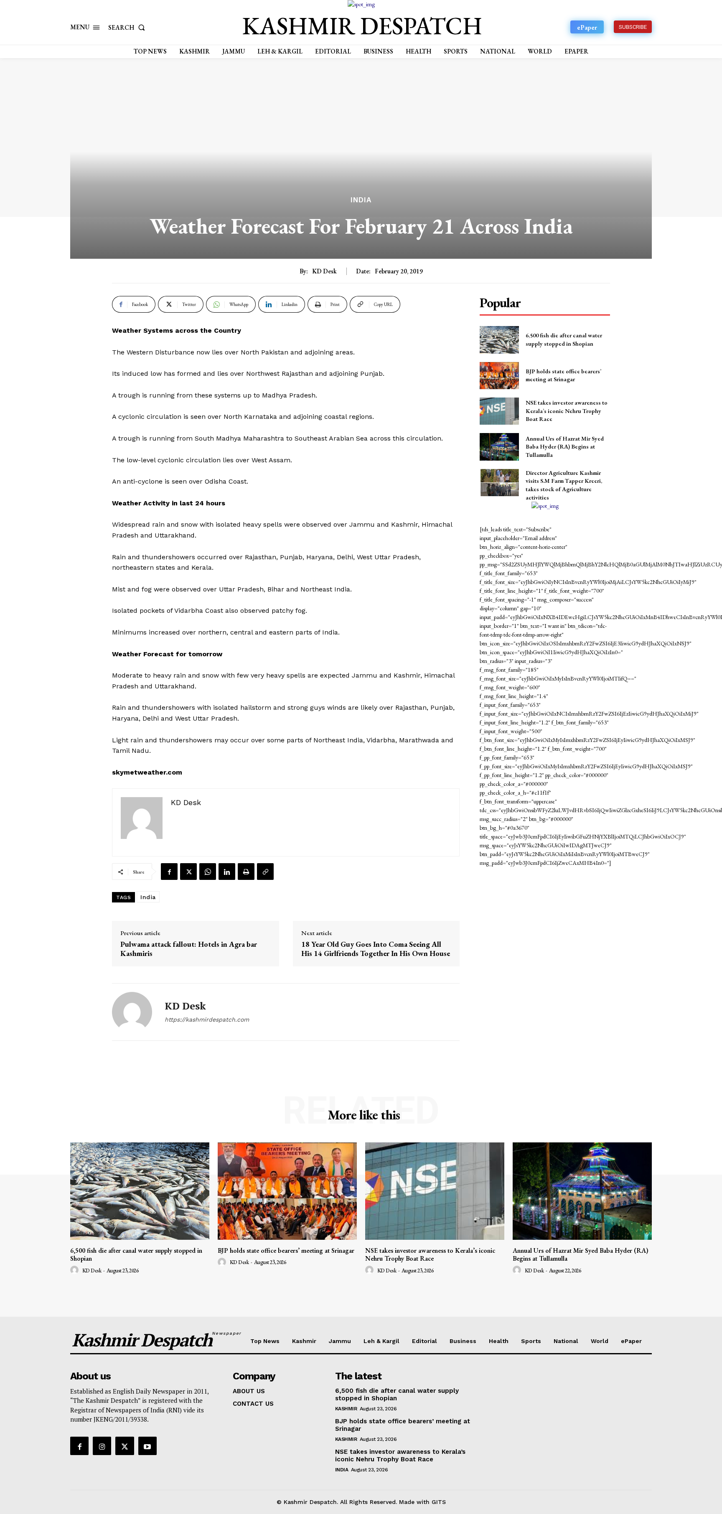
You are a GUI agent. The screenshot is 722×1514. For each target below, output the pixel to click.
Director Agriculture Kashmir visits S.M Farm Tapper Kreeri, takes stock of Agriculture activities (564, 485)
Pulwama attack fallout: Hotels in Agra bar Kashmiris (188, 949)
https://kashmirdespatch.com (207, 1019)
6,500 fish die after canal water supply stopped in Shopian (136, 1254)
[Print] (246, 871)
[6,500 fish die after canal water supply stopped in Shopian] (499, 339)
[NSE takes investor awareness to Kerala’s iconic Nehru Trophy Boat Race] (499, 411)
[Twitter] (188, 871)
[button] (128, 27)
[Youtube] (147, 1446)
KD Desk (324, 271)
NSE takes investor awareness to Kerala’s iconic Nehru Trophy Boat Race (567, 411)
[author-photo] (75, 1270)
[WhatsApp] (207, 871)
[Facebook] (169, 871)
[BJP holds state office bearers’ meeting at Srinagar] (499, 375)
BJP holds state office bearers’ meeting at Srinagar (563, 375)
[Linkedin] (227, 871)
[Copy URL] (265, 871)
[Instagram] (102, 1446)
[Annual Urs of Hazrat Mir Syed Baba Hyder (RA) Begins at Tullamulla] (499, 446)
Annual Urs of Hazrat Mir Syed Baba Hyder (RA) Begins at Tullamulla (565, 447)
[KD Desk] (132, 1012)
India (361, 200)
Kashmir (346, 1409)
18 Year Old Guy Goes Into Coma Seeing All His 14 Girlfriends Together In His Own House (375, 949)
